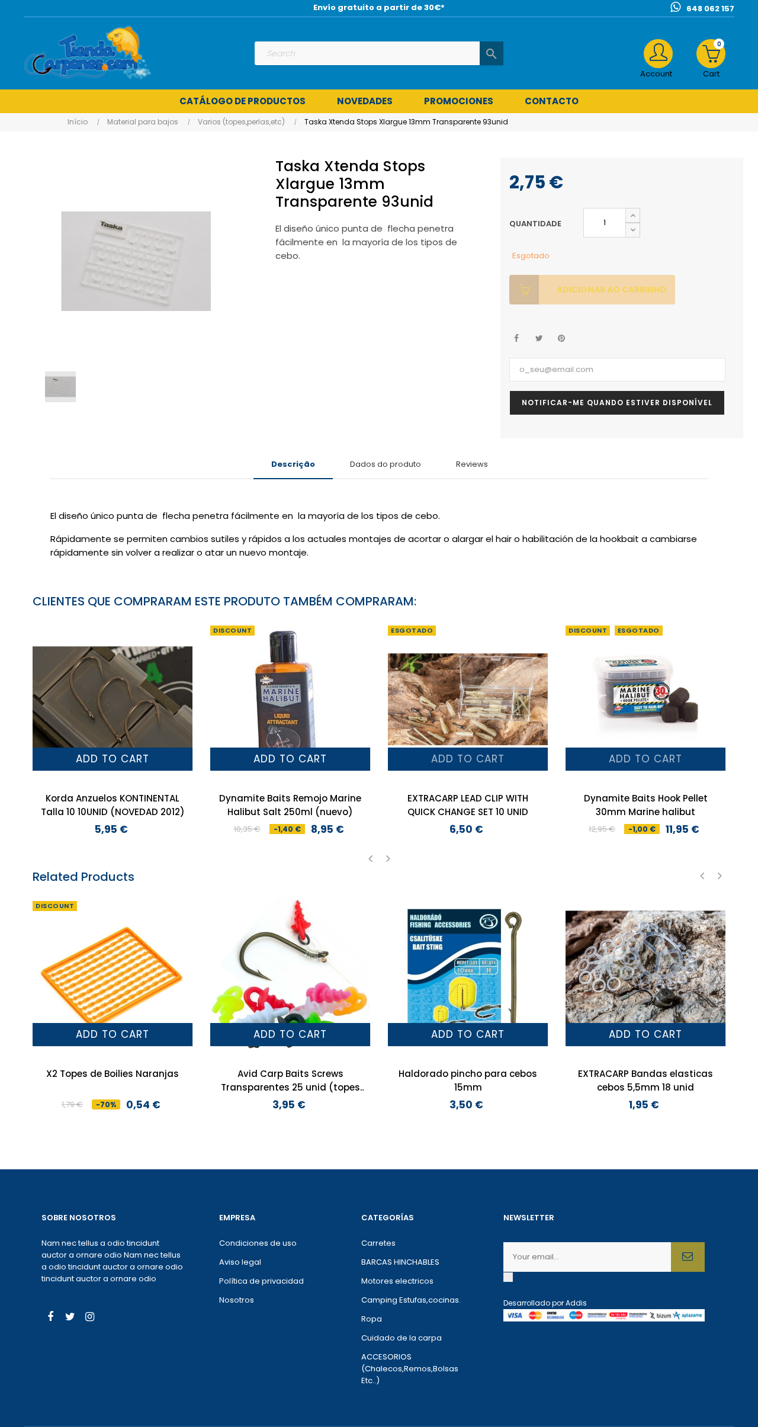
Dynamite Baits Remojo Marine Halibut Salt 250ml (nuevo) (290, 805)
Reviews (472, 464)
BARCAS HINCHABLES (400, 1262)
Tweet (539, 338)
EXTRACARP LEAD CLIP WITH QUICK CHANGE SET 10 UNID (467, 805)
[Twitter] (70, 1318)
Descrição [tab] (293, 464)
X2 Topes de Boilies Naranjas (112, 1073)
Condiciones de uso (258, 1243)
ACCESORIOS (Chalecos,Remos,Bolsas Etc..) (409, 1368)
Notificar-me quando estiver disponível (617, 402)
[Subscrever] (688, 1257)
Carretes (378, 1243)
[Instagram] (89, 1318)
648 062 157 (710, 8)
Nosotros (236, 1300)
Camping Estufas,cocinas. (411, 1300)
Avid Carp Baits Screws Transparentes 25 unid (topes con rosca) (290, 1080)
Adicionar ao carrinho (612, 290)
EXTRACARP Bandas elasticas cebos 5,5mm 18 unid (645, 1080)
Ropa (371, 1319)
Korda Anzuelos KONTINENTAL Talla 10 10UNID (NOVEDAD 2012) (113, 805)
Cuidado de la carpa (401, 1337)
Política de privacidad (261, 1281)
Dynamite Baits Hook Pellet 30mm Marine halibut (646, 805)
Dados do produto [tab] (385, 464)
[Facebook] (50, 1318)
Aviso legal (240, 1262)
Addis (576, 1303)
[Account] (658, 53)
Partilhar (516, 338)
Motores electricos (397, 1281)
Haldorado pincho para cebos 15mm (468, 1080)
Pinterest (561, 338)
